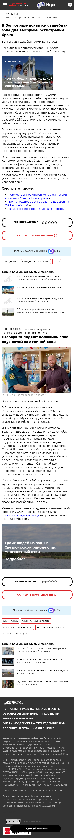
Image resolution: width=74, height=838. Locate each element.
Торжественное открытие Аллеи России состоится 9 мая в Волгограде (36, 196)
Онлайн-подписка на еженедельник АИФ (34, 723)
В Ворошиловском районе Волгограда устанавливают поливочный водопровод (39, 277)
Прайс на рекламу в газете (40, 708)
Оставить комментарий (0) (37, 235)
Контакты (10, 708)
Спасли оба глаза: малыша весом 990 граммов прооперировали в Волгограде (41, 649)
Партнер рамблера (32, 821)
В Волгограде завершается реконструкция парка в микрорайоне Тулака (40, 299)
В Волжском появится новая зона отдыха (39, 287)
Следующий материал (36, 829)
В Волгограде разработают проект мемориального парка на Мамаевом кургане (41, 310)
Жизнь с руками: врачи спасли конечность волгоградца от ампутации (39, 660)
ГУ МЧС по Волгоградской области (24, 395)
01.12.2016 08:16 (10, 14)
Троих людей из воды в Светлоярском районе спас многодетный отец (30, 547)
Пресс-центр (50, 713)
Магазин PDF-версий (18, 718)
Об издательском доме (20, 713)
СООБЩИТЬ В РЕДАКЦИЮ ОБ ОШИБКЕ (28, 728)
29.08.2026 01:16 (11, 329)
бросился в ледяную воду (20, 515)
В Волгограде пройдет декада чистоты (37, 208)
